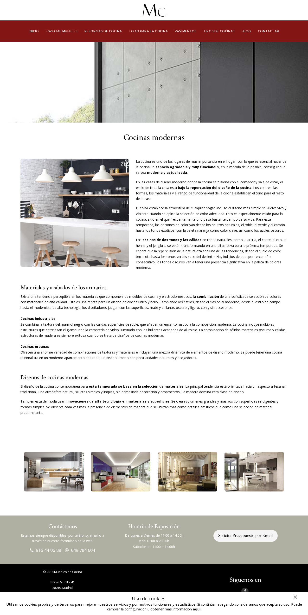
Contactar (268, 31)
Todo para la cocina (148, 31)
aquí (196, 609)
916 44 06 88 (47, 550)
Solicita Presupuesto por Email (245, 536)
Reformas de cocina (103, 31)
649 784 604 (82, 550)
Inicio (34, 31)
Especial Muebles (61, 31)
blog (246, 31)
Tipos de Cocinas (219, 31)
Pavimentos (185, 31)
